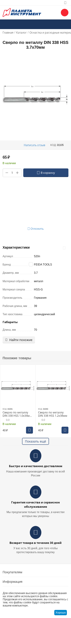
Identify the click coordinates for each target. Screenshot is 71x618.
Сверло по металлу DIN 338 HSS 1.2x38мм (52, 414)
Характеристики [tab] (16, 247)
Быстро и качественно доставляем (35, 466)
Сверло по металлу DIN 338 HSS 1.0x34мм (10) (17, 414)
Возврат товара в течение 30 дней (35, 543)
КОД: (53, 144)
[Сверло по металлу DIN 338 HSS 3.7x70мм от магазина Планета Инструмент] (35, 94)
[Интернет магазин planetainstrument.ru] (22, 12)
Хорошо (60, 612)
